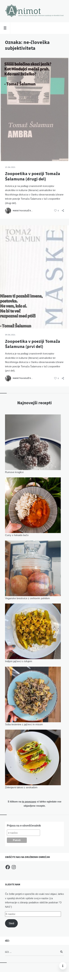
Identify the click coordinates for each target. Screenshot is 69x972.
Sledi (11, 923)
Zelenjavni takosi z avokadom (21, 787)
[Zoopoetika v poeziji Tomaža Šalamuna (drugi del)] (5, 153)
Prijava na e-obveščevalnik (24, 825)
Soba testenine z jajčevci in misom (24, 724)
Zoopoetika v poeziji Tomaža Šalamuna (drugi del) (32, 176)
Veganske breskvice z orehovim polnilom (27, 598)
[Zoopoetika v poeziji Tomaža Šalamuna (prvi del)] (5, 320)
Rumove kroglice (14, 472)
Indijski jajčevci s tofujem (18, 661)
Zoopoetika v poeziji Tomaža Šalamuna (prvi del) (32, 343)
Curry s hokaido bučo (16, 535)
